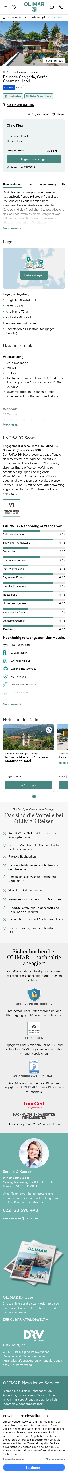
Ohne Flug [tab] (15, 125)
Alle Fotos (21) (55, 61)
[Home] (34, 7)
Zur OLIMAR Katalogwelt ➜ (25, 1319)
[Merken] (49, 730)
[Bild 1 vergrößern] (34, 43)
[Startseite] (4, 17)
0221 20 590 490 (20, 1210)
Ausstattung (48, 184)
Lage (30, 184)
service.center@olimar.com (21, 1218)
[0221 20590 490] (61, 7)
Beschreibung (12, 184)
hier (16, 1454)
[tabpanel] (34, 146)
